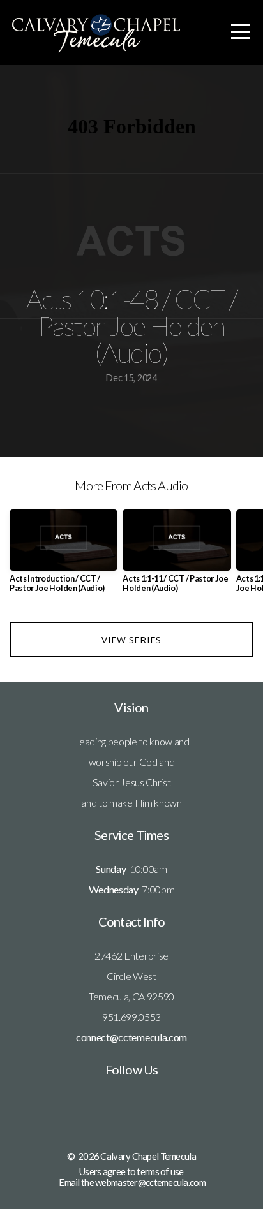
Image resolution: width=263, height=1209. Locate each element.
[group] (63, 556)
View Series (131, 639)
